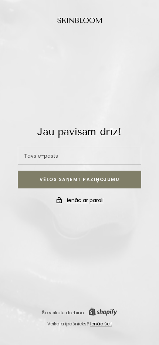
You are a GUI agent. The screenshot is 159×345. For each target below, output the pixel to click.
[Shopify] (100, 313)
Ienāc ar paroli (85, 200)
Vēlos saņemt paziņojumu (80, 179)
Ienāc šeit (101, 324)
